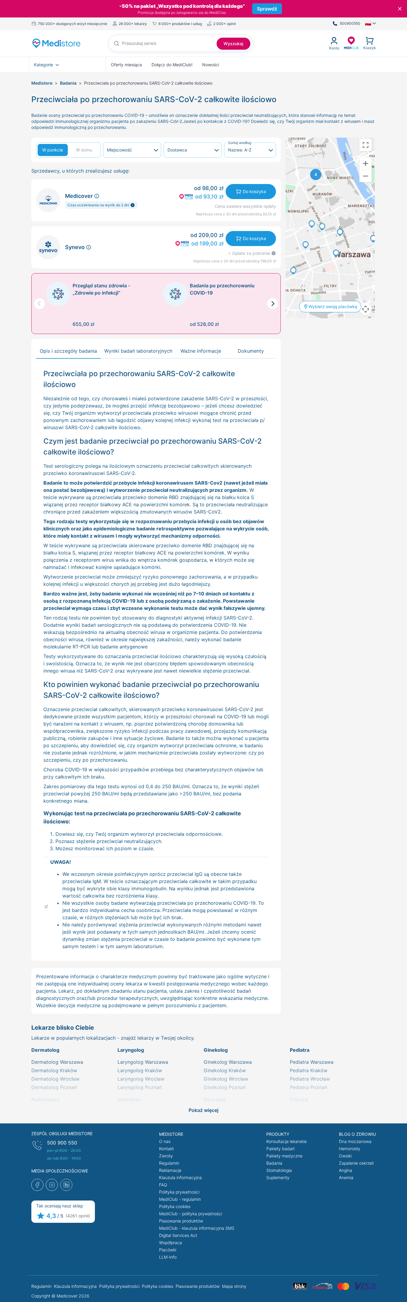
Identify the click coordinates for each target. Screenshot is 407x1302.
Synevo (75, 247)
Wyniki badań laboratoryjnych (138, 351)
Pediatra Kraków (308, 1070)
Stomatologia (279, 1170)
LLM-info (168, 1257)
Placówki (167, 1249)
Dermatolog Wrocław (55, 1079)
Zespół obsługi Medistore (61, 1133)
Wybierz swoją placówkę (332, 306)
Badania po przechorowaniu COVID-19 (222, 289)
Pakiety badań (280, 1148)
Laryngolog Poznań (139, 1087)
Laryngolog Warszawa (142, 1062)
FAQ (163, 1184)
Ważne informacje (200, 351)
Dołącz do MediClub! (172, 64)
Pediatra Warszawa (311, 1062)
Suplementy (278, 1177)
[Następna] (272, 303)
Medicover (79, 196)
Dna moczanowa (355, 1141)
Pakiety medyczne (284, 1155)
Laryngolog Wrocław (140, 1079)
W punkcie (52, 149)
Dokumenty (251, 351)
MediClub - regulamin (180, 1199)
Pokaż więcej (203, 1110)
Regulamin (169, 1163)
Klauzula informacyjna (180, 1177)
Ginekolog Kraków (225, 1070)
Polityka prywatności (179, 1191)
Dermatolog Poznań (54, 1087)
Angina (345, 1170)
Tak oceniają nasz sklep (59, 1205)
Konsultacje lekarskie (286, 1141)
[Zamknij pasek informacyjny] (400, 9)
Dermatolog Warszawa (57, 1062)
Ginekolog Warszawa (228, 1062)
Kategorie (43, 64)
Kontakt (166, 1148)
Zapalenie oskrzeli (356, 1163)
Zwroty (166, 1155)
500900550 (350, 23)
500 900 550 (62, 1143)
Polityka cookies (174, 1206)
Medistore (41, 83)
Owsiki (345, 1155)
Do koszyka (254, 191)
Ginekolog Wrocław (226, 1079)
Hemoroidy (349, 1148)
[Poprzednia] (39, 303)
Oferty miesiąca (126, 64)
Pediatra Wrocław (310, 1079)
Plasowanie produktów (181, 1220)
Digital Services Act (178, 1235)
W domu (84, 149)
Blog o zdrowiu (357, 1134)
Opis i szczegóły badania (68, 351)
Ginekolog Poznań (225, 1087)
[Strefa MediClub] (351, 42)
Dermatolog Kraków (54, 1070)
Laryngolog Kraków (139, 1070)
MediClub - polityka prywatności (190, 1213)
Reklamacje (170, 1170)
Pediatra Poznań (308, 1087)
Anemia (346, 1177)
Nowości (210, 64)
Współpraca (170, 1242)
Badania (68, 83)
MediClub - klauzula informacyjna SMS (196, 1228)
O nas (165, 1141)
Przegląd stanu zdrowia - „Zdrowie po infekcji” (101, 289)
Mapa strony (234, 1286)
